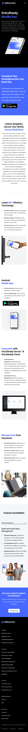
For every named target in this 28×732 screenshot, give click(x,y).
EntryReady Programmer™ (7, 642)
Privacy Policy (4, 728)
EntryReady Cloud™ (6, 636)
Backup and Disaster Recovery (9, 671)
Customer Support (5, 715)
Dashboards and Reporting (8, 667)
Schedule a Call (14, 610)
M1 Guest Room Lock (6, 690)
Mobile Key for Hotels (6, 655)
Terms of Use (13, 728)
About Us (3, 699)
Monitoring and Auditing (7, 664)
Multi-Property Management (8, 661)
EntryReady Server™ (6, 633)
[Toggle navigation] (25, 3)
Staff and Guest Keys (7, 523)
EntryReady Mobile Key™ (7, 639)
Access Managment (6, 658)
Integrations (4, 674)
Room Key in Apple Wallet (7, 652)
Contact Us (4, 712)
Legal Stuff (20, 728)
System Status (4, 718)
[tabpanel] (14, 554)
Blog (2, 702)
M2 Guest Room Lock (6, 686)
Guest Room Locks (6, 683)
